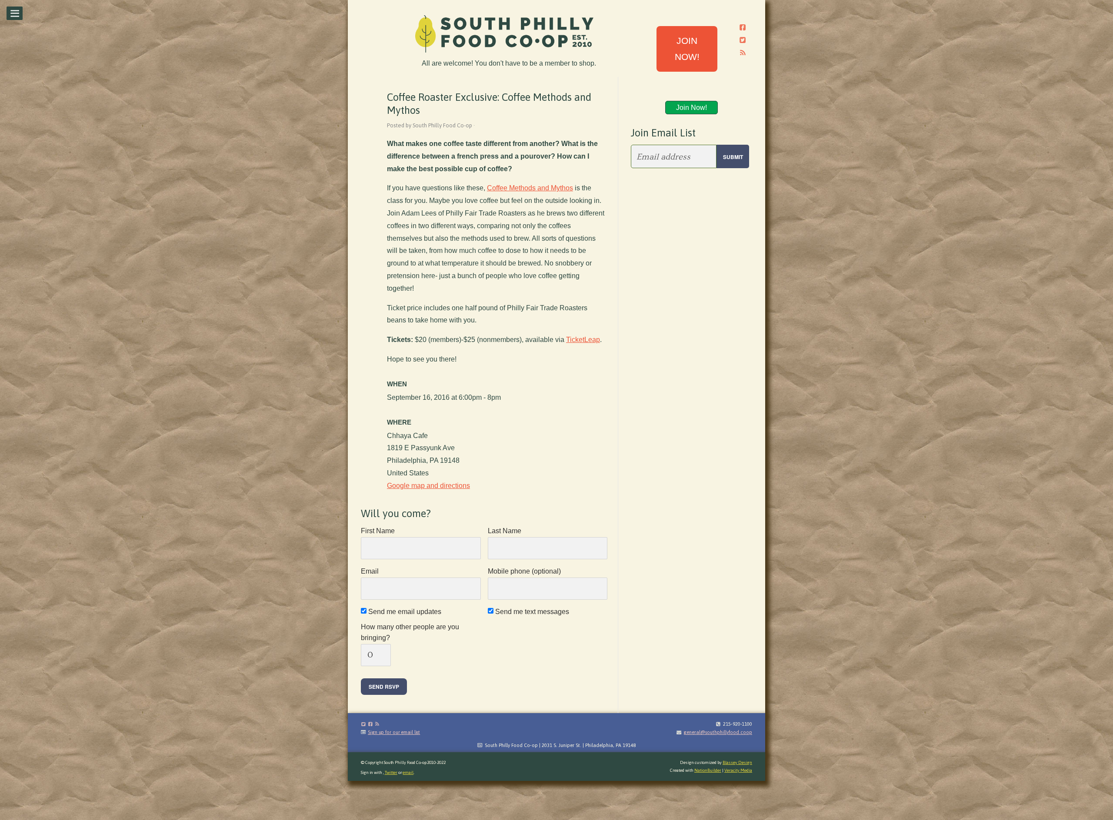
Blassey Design (737, 762)
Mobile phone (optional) (524, 571)
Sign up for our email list (394, 732)
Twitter (391, 772)
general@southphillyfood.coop (717, 732)
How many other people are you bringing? (410, 632)
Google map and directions (428, 485)
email (408, 772)
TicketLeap (583, 339)
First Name (378, 530)
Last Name (504, 530)
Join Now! (691, 107)
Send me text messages (533, 611)
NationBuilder (707, 770)
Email (370, 571)
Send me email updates (405, 611)
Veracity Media (738, 770)
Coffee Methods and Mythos (530, 188)
